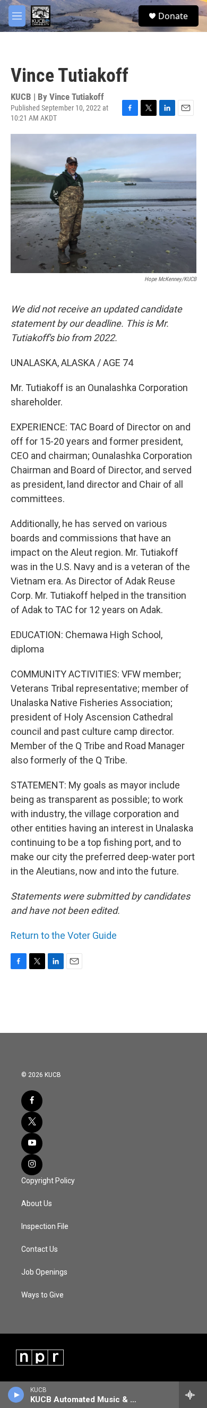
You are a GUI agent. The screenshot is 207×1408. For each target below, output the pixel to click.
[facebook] (31, 1101)
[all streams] (193, 1394)
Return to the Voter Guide (64, 935)
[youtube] (31, 1143)
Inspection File (44, 1227)
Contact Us (39, 1249)
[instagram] (31, 1164)
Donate (173, 16)
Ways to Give (42, 1295)
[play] (16, 1394)
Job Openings (44, 1272)
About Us (36, 1204)
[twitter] (31, 1122)
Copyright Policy (48, 1181)
